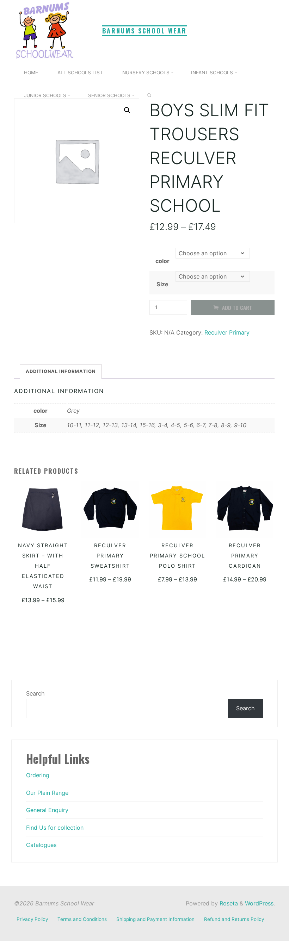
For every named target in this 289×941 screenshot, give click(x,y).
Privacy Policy (32, 919)
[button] (127, 110)
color (163, 260)
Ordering (37, 775)
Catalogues (41, 844)
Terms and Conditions (82, 919)
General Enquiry (47, 810)
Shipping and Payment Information (155, 919)
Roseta (228, 903)
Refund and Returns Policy (234, 919)
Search (35, 693)
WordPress (259, 903)
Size (163, 284)
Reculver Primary (227, 332)
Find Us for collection (55, 827)
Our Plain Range (47, 792)
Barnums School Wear (144, 30)
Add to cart (237, 307)
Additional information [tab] (61, 371)
